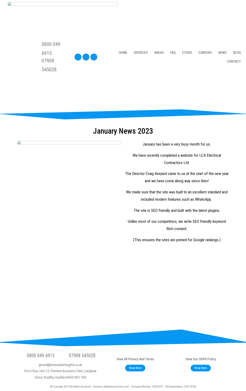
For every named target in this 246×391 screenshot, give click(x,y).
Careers (205, 53)
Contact (234, 61)
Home (123, 53)
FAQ (173, 53)
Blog (237, 53)
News (222, 53)
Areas (159, 53)
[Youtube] (93, 57)
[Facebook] (78, 57)
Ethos (187, 53)
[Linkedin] (85, 57)
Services (141, 53)
